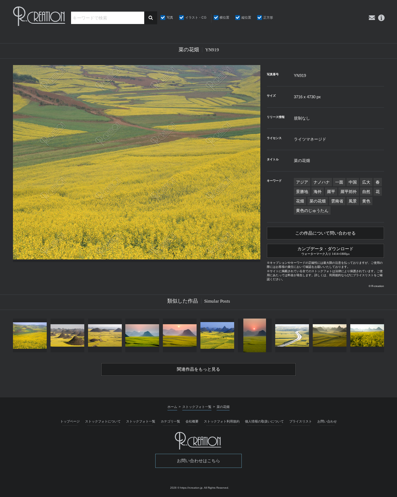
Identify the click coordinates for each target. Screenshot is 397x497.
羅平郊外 (349, 191)
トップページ (70, 421)
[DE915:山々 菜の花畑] (67, 335)
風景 (353, 201)
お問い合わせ (327, 421)
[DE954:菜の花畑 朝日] (255, 335)
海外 (318, 191)
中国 (353, 182)
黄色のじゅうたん (312, 210)
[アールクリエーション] (39, 16)
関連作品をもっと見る (198, 369)
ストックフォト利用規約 (222, 421)
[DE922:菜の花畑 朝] (329, 335)
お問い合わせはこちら (198, 460)
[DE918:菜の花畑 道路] (292, 335)
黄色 (366, 201)
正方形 (268, 17)
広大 (366, 182)
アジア (302, 182)
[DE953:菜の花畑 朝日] (142, 335)
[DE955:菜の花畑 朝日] (179, 335)
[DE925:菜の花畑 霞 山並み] (367, 335)
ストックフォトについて (103, 421)
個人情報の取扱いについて (264, 421)
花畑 (300, 201)
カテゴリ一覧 (170, 421)
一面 (339, 182)
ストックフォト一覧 (140, 421)
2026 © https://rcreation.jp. (186, 487)
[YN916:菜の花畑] (30, 335)
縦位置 (246, 17)
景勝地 (302, 191)
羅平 (331, 191)
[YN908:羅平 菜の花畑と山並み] (217, 335)
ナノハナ (322, 182)
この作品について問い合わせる (325, 233)
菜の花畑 (317, 201)
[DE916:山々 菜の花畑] (105, 335)
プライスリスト (300, 421)
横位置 (224, 17)
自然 (366, 191)
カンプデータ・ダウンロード (325, 250)
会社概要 (192, 421)
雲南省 (337, 201)
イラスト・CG (195, 17)
